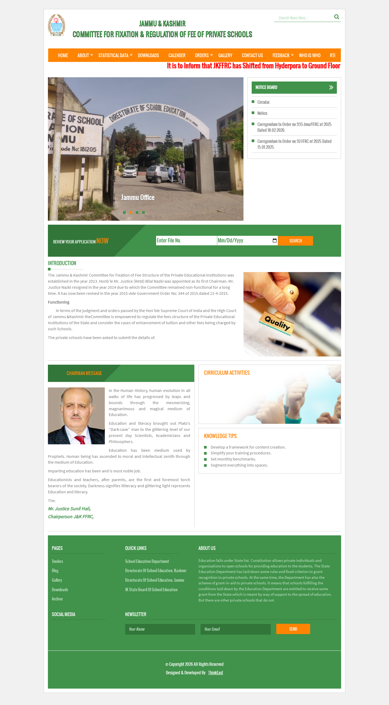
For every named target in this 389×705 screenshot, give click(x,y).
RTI (332, 55)
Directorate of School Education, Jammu (154, 580)
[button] (336, 17)
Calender (177, 55)
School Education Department (147, 561)
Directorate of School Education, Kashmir (156, 570)
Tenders (57, 561)
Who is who (309, 55)
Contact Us (252, 55)
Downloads (148, 55)
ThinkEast (215, 673)
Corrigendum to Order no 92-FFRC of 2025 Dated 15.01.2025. (294, 133)
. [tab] (157, 373)
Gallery (225, 55)
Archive (57, 599)
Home (63, 55)
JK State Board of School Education (151, 590)
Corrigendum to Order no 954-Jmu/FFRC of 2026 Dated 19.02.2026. (294, 150)
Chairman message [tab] (84, 373)
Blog (55, 570)
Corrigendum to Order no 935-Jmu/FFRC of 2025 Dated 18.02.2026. (294, 116)
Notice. (262, 102)
